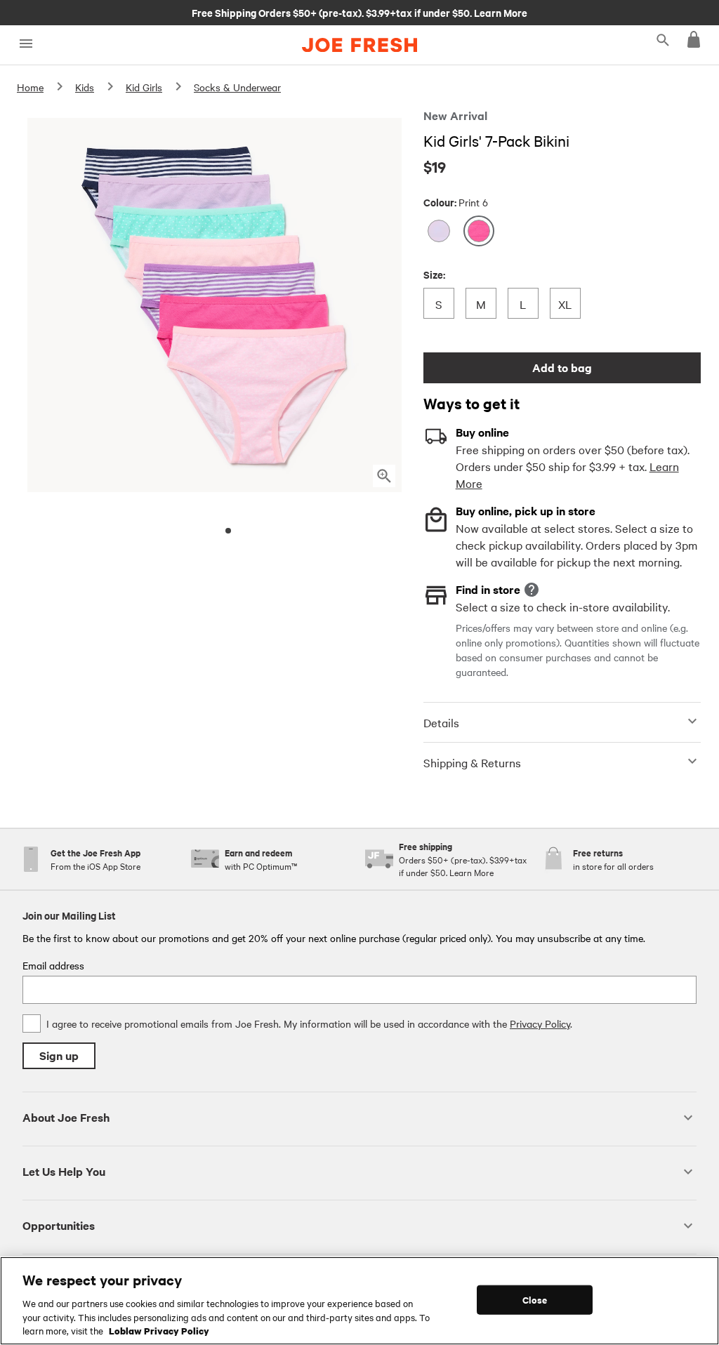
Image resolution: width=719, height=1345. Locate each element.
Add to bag (562, 367)
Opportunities (58, 1225)
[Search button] (663, 39)
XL (568, 304)
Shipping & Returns (472, 762)
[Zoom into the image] (384, 476)
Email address (53, 965)
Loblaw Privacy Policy (159, 1330)
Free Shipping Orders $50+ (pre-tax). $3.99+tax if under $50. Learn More (359, 12)
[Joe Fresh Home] (359, 45)
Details (441, 722)
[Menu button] (25, 44)
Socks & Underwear (237, 87)
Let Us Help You (63, 1171)
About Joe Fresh (66, 1117)
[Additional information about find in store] (531, 589)
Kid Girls (144, 87)
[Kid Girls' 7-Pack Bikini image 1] (228, 531)
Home (30, 87)
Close (534, 1299)
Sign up (59, 1055)
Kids (84, 87)
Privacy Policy (540, 1023)
